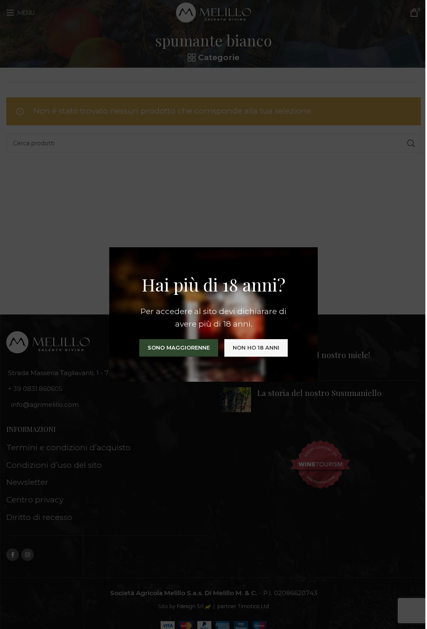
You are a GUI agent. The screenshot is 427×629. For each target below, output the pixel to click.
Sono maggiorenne (179, 347)
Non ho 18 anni (256, 347)
